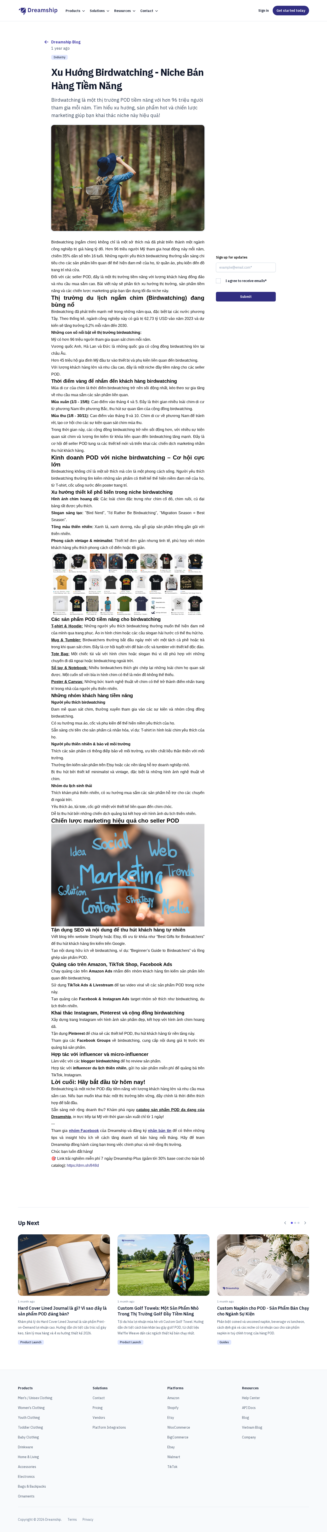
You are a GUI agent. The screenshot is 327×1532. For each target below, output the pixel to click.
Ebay (171, 1447)
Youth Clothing (29, 1417)
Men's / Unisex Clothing (35, 1398)
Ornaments (26, 1496)
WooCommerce (178, 1427)
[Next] (305, 1223)
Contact (99, 1398)
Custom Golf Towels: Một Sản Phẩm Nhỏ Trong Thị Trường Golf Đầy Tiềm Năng (158, 1311)
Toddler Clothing (30, 1427)
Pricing (98, 1408)
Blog (245, 1417)
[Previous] (285, 1223)
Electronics (26, 1476)
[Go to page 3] (298, 1223)
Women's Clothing (31, 1408)
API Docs (249, 1408)
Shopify (173, 1408)
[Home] (38, 10)
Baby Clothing (28, 1437)
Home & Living (28, 1457)
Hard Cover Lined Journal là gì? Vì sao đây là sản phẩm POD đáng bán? (62, 1311)
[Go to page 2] (295, 1223)
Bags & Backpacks (32, 1486)
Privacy (88, 1519)
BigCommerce (177, 1437)
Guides (224, 1342)
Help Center (251, 1398)
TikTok (172, 1467)
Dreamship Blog (65, 42)
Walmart (173, 1457)
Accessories (27, 1467)
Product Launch (30, 1342)
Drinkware (25, 1447)
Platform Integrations (109, 1427)
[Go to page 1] (292, 1223)
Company (249, 1437)
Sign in (263, 10)
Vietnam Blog (252, 1427)
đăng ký (152, 1131)
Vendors (99, 1417)
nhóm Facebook (84, 1131)
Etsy (170, 1417)
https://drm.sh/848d (83, 1165)
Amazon (173, 1398)
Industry (59, 57)
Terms (72, 1519)
